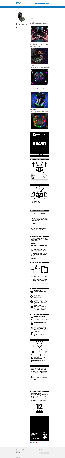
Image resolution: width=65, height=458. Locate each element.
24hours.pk (18, 457)
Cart (48, 3)
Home (16, 8)
